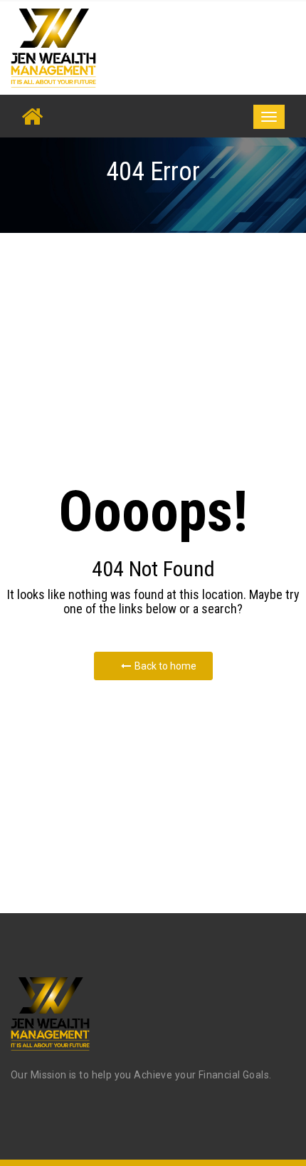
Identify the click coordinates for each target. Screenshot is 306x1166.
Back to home (165, 666)
